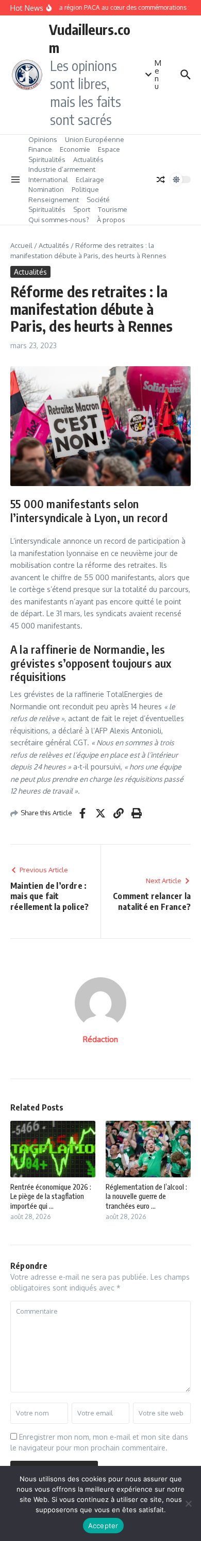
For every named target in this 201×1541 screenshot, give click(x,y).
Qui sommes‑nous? (58, 220)
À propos (111, 220)
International (48, 179)
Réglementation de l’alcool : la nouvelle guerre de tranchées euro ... (146, 1196)
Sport (81, 209)
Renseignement (53, 199)
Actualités (88, 159)
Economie (75, 149)
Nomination (46, 189)
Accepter (103, 1525)
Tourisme (112, 209)
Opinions (42, 139)
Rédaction (100, 1039)
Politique (85, 189)
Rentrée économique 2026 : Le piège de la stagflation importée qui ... (50, 1196)
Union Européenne (94, 139)
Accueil (21, 245)
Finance (40, 149)
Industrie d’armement (61, 169)
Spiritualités (46, 159)
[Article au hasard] (161, 179)
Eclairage (90, 179)
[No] (188, 1503)
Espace (109, 149)
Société (98, 199)
